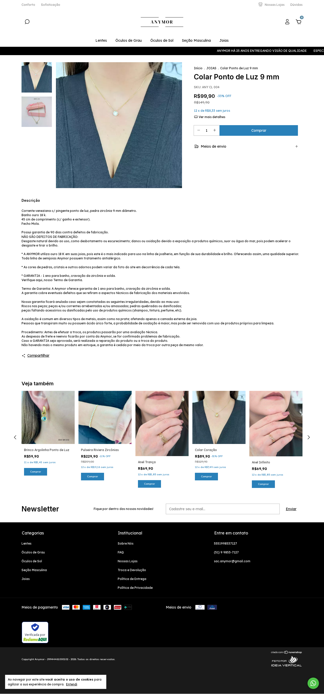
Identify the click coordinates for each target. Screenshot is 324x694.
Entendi (71, 684)
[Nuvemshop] (286, 653)
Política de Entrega (132, 579)
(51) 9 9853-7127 (226, 552)
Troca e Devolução (132, 570)
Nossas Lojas (127, 561)
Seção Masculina (196, 40)
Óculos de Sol (161, 40)
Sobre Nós (125, 543)
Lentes (101, 40)
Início (198, 68)
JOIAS (211, 68)
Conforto (28, 5)
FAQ (121, 552)
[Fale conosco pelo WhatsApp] (313, 683)
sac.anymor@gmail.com (232, 561)
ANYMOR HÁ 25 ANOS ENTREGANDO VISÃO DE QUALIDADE (228, 51)
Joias (224, 40)
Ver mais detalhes (211, 117)
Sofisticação (50, 5)
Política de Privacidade (135, 588)
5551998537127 (225, 543)
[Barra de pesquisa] (27, 22)
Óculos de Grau (128, 40)
